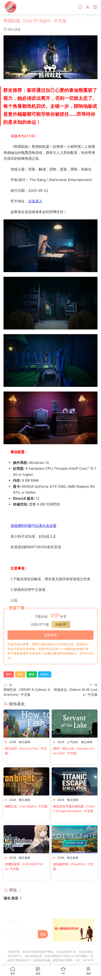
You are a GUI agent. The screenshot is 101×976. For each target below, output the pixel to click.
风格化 (44, 674)
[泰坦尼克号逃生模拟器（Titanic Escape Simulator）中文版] (74, 781)
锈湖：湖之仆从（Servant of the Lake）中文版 (73, 751)
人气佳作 (72, 742)
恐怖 (9, 674)
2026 (12, 742)
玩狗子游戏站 (11, 7)
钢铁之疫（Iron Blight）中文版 (26, 806)
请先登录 (50, 635)
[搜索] (80, 7)
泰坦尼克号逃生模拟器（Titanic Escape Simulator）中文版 (74, 808)
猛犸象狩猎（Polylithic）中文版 (73, 866)
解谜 (32, 674)
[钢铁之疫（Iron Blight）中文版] (26, 781)
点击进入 (35, 201)
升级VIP (61, 624)
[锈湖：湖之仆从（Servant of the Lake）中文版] (74, 724)
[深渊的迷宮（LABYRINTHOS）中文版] (26, 839)
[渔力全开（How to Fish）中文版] (26, 724)
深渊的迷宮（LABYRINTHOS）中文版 (24, 866)
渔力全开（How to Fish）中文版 (26, 751)
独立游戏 (14, 29)
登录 (14, 898)
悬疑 (20, 674)
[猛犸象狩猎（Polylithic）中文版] (74, 839)
